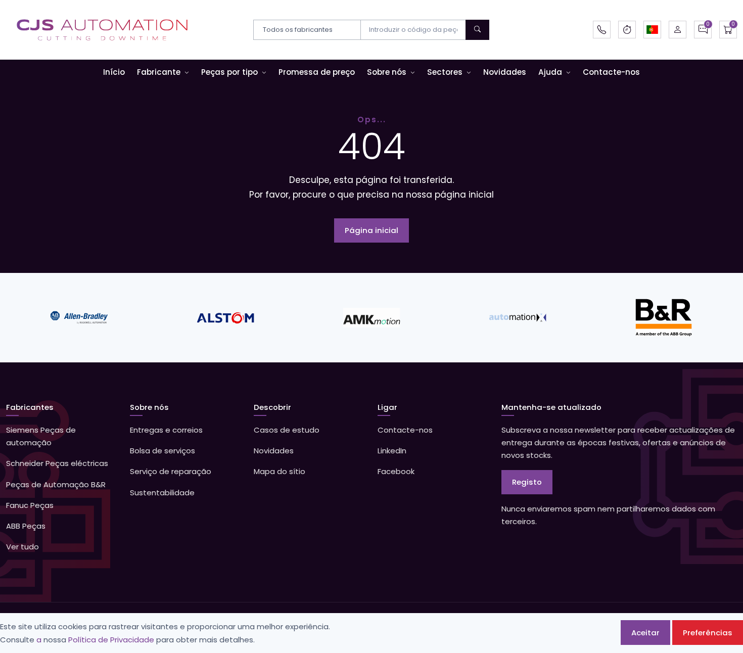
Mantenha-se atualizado (551, 407)
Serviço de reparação (170, 471)
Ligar (387, 407)
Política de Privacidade (111, 639)
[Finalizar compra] (728, 29)
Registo (527, 482)
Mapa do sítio (279, 471)
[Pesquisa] (477, 30)
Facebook (396, 471)
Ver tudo (22, 546)
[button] (652, 29)
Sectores (444, 72)
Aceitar (645, 632)
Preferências (707, 632)
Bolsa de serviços (162, 450)
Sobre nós (386, 72)
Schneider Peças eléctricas (57, 463)
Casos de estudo (286, 430)
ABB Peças (25, 526)
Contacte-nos (611, 72)
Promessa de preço (316, 72)
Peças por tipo (229, 72)
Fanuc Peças (30, 505)
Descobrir (272, 407)
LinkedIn (392, 450)
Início (114, 72)
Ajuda (550, 72)
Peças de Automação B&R (56, 484)
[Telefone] (602, 29)
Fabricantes (30, 407)
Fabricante (158, 72)
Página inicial (371, 230)
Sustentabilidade (162, 492)
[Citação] (703, 29)
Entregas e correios (166, 430)
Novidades (504, 72)
